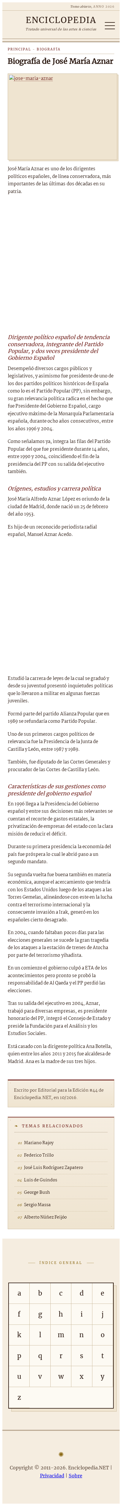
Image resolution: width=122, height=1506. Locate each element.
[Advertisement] (61, 263)
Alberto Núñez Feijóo (45, 1217)
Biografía (49, 49)
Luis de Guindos (40, 1180)
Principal (19, 49)
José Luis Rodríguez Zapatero (53, 1167)
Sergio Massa (37, 1205)
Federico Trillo (39, 1155)
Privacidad (52, 1476)
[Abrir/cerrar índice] (110, 25)
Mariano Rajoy (39, 1143)
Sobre (75, 1476)
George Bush (37, 1192)
